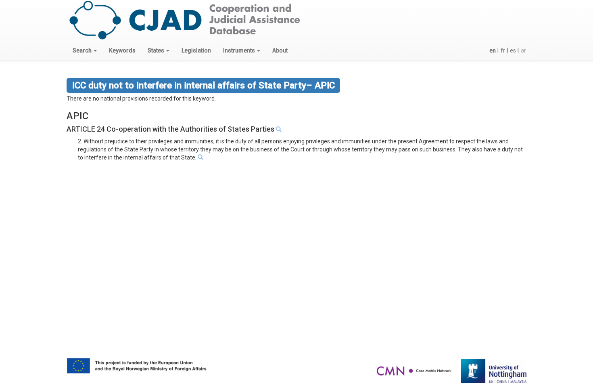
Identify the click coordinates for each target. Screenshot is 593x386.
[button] (85, 50)
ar (523, 50)
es (513, 50)
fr (503, 50)
